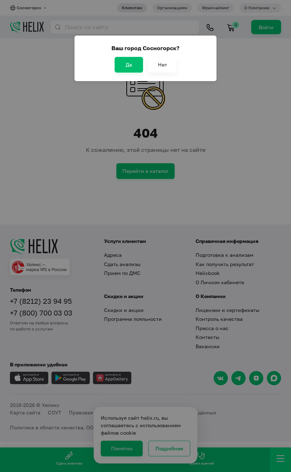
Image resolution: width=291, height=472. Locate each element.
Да (129, 65)
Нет (162, 65)
